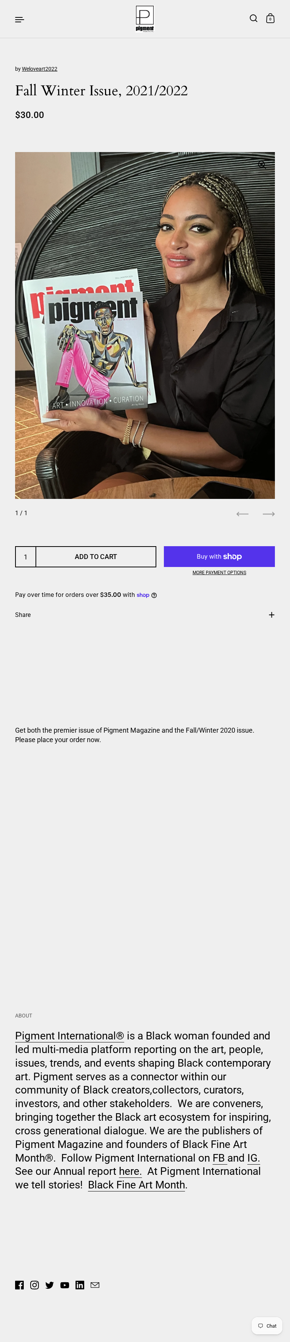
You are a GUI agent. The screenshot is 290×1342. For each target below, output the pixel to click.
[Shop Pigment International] (145, 19)
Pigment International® (69, 1036)
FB (220, 1158)
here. (130, 1171)
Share (23, 614)
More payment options (219, 572)
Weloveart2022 (39, 69)
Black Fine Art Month (136, 1185)
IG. (253, 1158)
